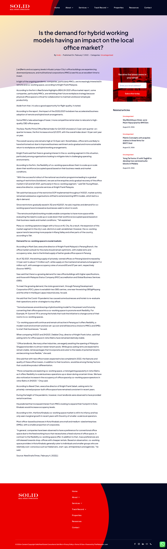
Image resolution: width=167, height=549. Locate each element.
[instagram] (139, 544)
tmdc (58, 55)
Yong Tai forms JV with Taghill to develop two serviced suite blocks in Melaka (137, 161)
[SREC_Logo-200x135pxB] (28, 490)
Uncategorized (107, 55)
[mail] (147, 544)
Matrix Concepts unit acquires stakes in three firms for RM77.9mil (136, 140)
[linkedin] (143, 544)
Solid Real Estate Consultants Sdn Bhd (48, 544)
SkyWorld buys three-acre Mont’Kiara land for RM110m (135, 121)
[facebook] (135, 544)
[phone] (151, 544)
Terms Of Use (79, 544)
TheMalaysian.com (101, 544)
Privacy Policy (69, 544)
